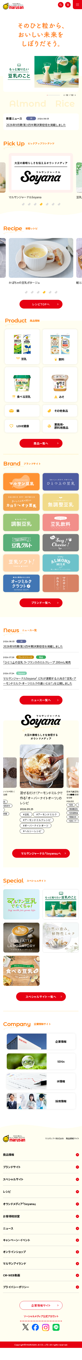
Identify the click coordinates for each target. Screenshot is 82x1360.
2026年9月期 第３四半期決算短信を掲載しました (36, 125)
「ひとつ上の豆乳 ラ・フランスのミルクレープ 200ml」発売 (37, 662)
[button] (64, 95)
